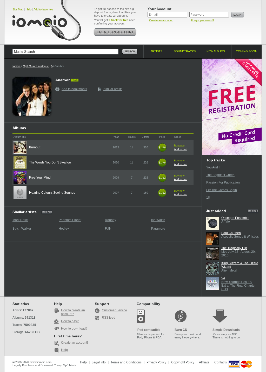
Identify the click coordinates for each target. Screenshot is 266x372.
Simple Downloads (226, 330)
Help (28, 9)
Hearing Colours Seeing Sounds (52, 192)
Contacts (220, 362)
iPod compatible (148, 330)
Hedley (64, 228)
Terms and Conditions (126, 362)
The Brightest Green (220, 175)
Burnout (34, 147)
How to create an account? (73, 312)
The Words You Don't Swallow (50, 162)
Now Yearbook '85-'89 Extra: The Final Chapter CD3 (238, 285)
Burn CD (181, 330)
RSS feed (108, 317)
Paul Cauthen (231, 233)
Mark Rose (20, 220)
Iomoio (16, 66)
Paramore (158, 228)
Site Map (17, 9)
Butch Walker (21, 228)
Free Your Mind (40, 177)
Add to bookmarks (74, 89)
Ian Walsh (158, 220)
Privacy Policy (156, 362)
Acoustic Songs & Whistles (240, 236)
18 (208, 197)
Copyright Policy (182, 362)
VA (223, 278)
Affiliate (204, 362)
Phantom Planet (70, 220)
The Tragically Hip (234, 248)
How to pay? (70, 321)
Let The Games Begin (221, 190)
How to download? (74, 328)
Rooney (110, 220)
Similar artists (112, 89)
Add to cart (180, 149)
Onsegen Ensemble (235, 218)
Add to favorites (43, 9)
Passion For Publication (223, 182)
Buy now (179, 145)
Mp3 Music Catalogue (36, 66)
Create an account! (161, 20)
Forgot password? (202, 20)
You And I (213, 167)
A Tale (225, 221)
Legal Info (99, 362)
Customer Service (114, 310)
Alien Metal (229, 270)
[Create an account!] (115, 32)
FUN (108, 228)
